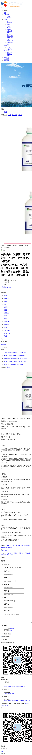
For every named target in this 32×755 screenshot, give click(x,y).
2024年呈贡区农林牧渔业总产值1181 (14, 364)
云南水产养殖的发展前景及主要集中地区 (15, 352)
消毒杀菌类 (10, 36)
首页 (5, 13)
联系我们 (6, 60)
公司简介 (9, 16)
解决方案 (6, 50)
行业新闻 (9, 49)
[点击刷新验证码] (11, 629)
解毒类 (9, 26)
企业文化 (9, 18)
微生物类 (9, 22)
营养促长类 (10, 37)
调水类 (9, 21)
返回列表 (4, 550)
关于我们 (6, 14)
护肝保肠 (9, 31)
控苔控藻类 (10, 42)
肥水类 (9, 32)
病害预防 (9, 52)
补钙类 (9, 39)
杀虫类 (9, 34)
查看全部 (3, 344)
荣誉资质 (6, 57)
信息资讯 (6, 45)
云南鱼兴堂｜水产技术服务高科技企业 (14, 355)
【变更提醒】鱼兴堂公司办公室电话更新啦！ (16, 358)
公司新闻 (9, 47)
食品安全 (9, 54)
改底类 (9, 29)
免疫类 (9, 27)
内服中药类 (10, 41)
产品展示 (6, 19)
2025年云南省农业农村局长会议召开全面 (15, 361)
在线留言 (6, 59)
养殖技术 (9, 55)
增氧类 (9, 24)
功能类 (9, 44)
